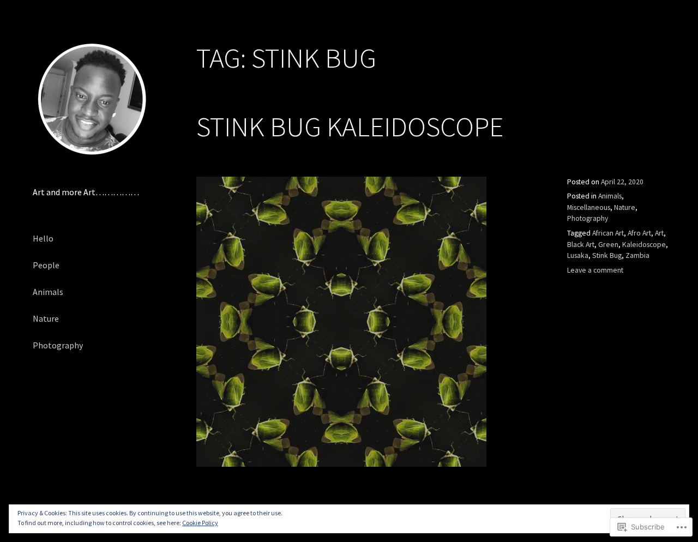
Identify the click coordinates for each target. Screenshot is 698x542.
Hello (43, 238)
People (46, 265)
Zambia (637, 255)
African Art (608, 233)
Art (659, 233)
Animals (48, 291)
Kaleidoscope (644, 244)
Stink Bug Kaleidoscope (349, 126)
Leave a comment (595, 270)
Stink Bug (607, 255)
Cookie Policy (200, 523)
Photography (58, 345)
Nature (46, 318)
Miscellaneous (588, 207)
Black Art (580, 244)
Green (608, 244)
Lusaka (577, 255)
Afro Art (639, 233)
